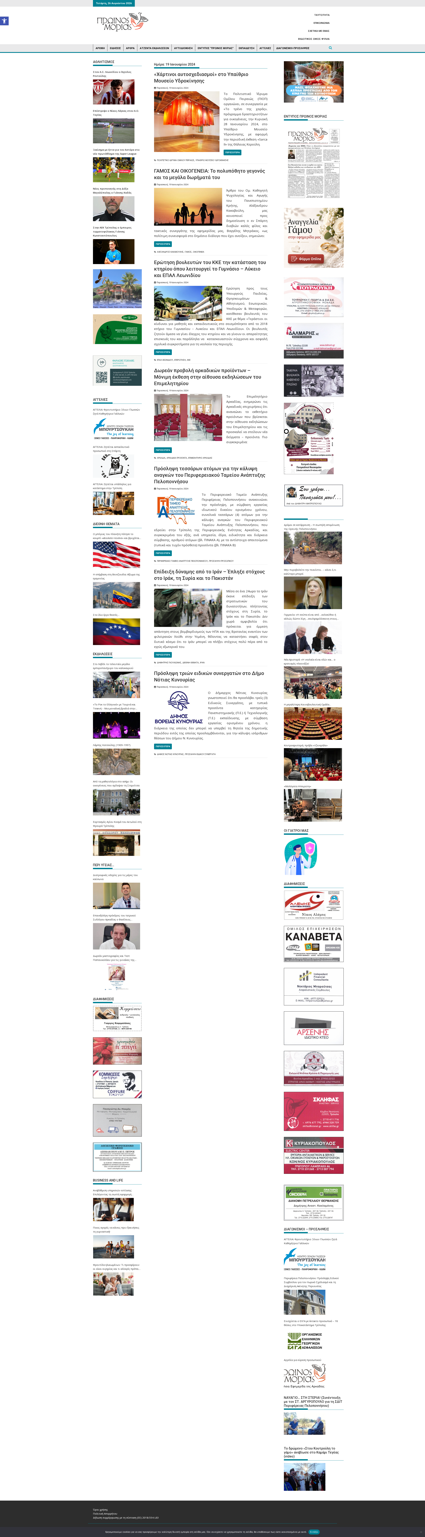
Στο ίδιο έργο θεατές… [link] (106, 614)
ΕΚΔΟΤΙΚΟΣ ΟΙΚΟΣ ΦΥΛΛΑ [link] (314, 38)
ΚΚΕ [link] (188, 360)
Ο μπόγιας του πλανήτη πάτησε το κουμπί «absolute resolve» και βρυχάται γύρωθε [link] (116, 536)
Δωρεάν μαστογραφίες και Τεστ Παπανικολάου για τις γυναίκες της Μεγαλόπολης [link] (113, 958)
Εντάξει (314, 1532)
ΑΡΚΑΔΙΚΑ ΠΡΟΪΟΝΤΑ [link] (177, 457)
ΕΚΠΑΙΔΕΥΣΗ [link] (246, 48)
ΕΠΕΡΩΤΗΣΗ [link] (180, 360)
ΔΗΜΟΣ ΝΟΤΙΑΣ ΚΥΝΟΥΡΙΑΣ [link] (170, 754)
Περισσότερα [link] (232, 152)
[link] (4, 21)
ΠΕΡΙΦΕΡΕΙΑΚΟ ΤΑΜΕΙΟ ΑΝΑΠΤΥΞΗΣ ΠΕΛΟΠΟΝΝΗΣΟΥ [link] (182, 561)
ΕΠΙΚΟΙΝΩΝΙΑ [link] (322, 22)
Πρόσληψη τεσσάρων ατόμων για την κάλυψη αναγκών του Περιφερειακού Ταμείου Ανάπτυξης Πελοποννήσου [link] (209, 475)
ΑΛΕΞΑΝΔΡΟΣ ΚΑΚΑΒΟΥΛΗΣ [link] (170, 251)
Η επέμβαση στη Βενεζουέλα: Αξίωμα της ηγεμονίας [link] (116, 576)
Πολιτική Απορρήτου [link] (105, 1513)
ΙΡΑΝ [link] (202, 662)
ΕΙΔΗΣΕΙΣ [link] (115, 48)
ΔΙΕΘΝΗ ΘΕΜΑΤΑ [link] (190, 662)
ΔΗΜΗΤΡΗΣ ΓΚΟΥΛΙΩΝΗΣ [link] (169, 662)
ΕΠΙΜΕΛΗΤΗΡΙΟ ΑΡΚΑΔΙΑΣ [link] (200, 457)
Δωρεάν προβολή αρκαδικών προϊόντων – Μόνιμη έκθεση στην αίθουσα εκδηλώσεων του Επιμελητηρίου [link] (207, 376)
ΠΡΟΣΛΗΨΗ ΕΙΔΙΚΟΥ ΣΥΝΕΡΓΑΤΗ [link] (200, 754)
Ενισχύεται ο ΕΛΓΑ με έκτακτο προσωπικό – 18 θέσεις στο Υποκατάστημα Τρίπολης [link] (311, 1323)
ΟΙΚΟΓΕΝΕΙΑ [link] (198, 251)
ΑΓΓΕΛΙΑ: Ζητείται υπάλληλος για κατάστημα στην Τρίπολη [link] (112, 486)
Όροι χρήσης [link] (100, 1509)
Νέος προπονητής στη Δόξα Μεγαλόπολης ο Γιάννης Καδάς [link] (112, 190)
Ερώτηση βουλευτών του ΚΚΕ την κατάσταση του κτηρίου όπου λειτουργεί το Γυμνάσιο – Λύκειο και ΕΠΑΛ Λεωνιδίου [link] (210, 268)
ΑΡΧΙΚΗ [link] (100, 48)
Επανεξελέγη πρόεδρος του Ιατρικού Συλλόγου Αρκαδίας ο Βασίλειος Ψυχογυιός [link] (114, 917)
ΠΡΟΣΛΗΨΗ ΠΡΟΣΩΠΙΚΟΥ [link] (221, 561)
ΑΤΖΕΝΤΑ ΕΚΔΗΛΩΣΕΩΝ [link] (154, 48)
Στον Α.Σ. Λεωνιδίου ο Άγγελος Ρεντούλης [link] (112, 73)
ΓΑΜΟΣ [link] (188, 251)
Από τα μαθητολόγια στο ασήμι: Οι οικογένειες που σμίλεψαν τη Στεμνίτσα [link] (116, 783)
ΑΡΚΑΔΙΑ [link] (161, 457)
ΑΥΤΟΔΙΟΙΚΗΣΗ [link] (183, 48)
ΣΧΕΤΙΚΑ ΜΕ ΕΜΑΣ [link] (319, 30)
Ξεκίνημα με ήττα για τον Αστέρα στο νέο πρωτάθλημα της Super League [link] (116, 151)
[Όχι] (421, 1532)
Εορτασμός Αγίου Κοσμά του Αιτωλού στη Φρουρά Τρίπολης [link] (117, 823)
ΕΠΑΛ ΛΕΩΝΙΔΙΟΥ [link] (165, 360)
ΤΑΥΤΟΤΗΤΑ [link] (322, 14)
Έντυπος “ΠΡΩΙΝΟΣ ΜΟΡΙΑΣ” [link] (216, 48)
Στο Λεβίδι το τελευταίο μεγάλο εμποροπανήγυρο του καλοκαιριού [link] (113, 666)
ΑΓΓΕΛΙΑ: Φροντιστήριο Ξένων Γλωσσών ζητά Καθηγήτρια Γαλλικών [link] (116, 411)
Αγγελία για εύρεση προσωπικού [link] (302, 1360)
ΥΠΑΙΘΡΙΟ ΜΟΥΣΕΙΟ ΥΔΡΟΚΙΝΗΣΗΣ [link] (212, 160)
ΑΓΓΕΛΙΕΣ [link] (265, 48)
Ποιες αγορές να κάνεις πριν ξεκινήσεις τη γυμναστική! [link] (116, 1229)
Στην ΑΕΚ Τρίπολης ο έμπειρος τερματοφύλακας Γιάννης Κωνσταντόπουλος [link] (112, 231)
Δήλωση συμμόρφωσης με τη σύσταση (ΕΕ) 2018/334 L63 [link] (126, 1517)
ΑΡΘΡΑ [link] (130, 48)
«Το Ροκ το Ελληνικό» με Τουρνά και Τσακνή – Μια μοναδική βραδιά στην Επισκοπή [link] (114, 706)
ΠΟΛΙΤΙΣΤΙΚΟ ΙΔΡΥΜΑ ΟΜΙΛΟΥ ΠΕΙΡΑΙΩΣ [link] (175, 160)
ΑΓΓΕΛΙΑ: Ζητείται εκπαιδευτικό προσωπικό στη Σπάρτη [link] (111, 448)
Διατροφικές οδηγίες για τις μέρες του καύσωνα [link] (115, 877)
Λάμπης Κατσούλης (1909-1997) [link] (111, 745)
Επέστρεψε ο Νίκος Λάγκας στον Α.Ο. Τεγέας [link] (116, 112)
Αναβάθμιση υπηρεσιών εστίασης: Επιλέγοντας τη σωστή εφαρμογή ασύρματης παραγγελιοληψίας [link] (112, 1192)
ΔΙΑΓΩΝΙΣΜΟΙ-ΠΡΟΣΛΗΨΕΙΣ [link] (292, 48)
